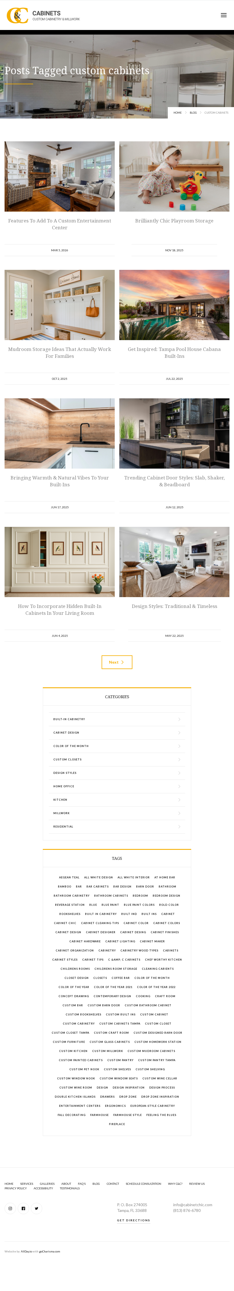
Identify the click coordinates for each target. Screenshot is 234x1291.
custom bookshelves (83, 1014)
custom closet (158, 1023)
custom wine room (75, 1087)
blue (93, 904)
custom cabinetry (79, 1023)
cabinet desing (133, 932)
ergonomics (115, 1105)
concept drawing (73, 996)
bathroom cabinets (111, 895)
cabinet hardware (85, 941)
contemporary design (112, 996)
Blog (193, 112)
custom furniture (69, 1041)
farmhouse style (127, 1115)
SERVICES (26, 1183)
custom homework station (157, 1041)
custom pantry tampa (156, 1060)
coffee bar (121, 977)
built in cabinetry (101, 913)
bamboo (64, 886)
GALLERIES (47, 1183)
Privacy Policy (16, 1188)
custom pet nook (84, 1069)
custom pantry (120, 1060)
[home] (43, 15)
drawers (107, 1096)
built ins (149, 913)
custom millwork (107, 1051)
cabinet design (68, 932)
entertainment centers (79, 1105)
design (102, 1087)
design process (162, 1087)
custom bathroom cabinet (148, 1005)
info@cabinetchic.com (192, 1204)
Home (178, 112)
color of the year (73, 987)
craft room (165, 996)
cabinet (168, 913)
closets (100, 977)
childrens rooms (75, 968)
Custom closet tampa (70, 1032)
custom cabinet (154, 1014)
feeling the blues (161, 1115)
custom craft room (111, 1032)
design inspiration (129, 1087)
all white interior (134, 877)
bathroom (167, 886)
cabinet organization (75, 950)
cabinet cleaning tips (100, 923)
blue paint (110, 904)
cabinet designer (101, 932)
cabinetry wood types (139, 950)
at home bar (164, 877)
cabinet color (136, 923)
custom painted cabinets (81, 1060)
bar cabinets (97, 886)
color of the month (152, 977)
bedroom (140, 895)
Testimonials (70, 1188)
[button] (223, 15)
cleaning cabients (158, 968)
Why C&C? (175, 1183)
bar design (122, 886)
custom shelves (117, 1069)
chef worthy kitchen (163, 959)
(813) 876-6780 (187, 1210)
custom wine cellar (159, 1078)
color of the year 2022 (156, 987)
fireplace (117, 1124)
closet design (76, 977)
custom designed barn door (158, 1032)
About (66, 1183)
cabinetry (107, 950)
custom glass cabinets (110, 1041)
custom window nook (76, 1078)
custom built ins (121, 1014)
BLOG (96, 1183)
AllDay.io (26, 1251)
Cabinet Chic (65, 923)
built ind (129, 913)
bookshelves (69, 913)
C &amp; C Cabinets (124, 959)
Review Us (197, 1183)
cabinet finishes (165, 932)
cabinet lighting (120, 941)
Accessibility (43, 1188)
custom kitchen (73, 1051)
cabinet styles (65, 959)
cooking (143, 996)
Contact (113, 1183)
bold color (169, 904)
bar (79, 886)
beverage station (70, 904)
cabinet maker (152, 941)
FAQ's (82, 1183)
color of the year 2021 (113, 987)
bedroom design (166, 895)
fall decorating (72, 1115)
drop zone (128, 1096)
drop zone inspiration (160, 1096)
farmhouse (99, 1115)
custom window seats (119, 1078)
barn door (145, 886)
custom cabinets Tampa (119, 1023)
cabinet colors (166, 923)
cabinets (170, 950)
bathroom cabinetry (72, 895)
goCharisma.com (49, 1251)
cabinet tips (93, 959)
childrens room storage (115, 968)
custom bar (72, 1005)
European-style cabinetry (152, 1105)
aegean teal (69, 877)
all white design (98, 877)
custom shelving (150, 1069)
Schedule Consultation (143, 1183)
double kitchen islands (75, 1096)
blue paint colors (139, 904)
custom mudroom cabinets (151, 1051)
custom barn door (104, 1005)
